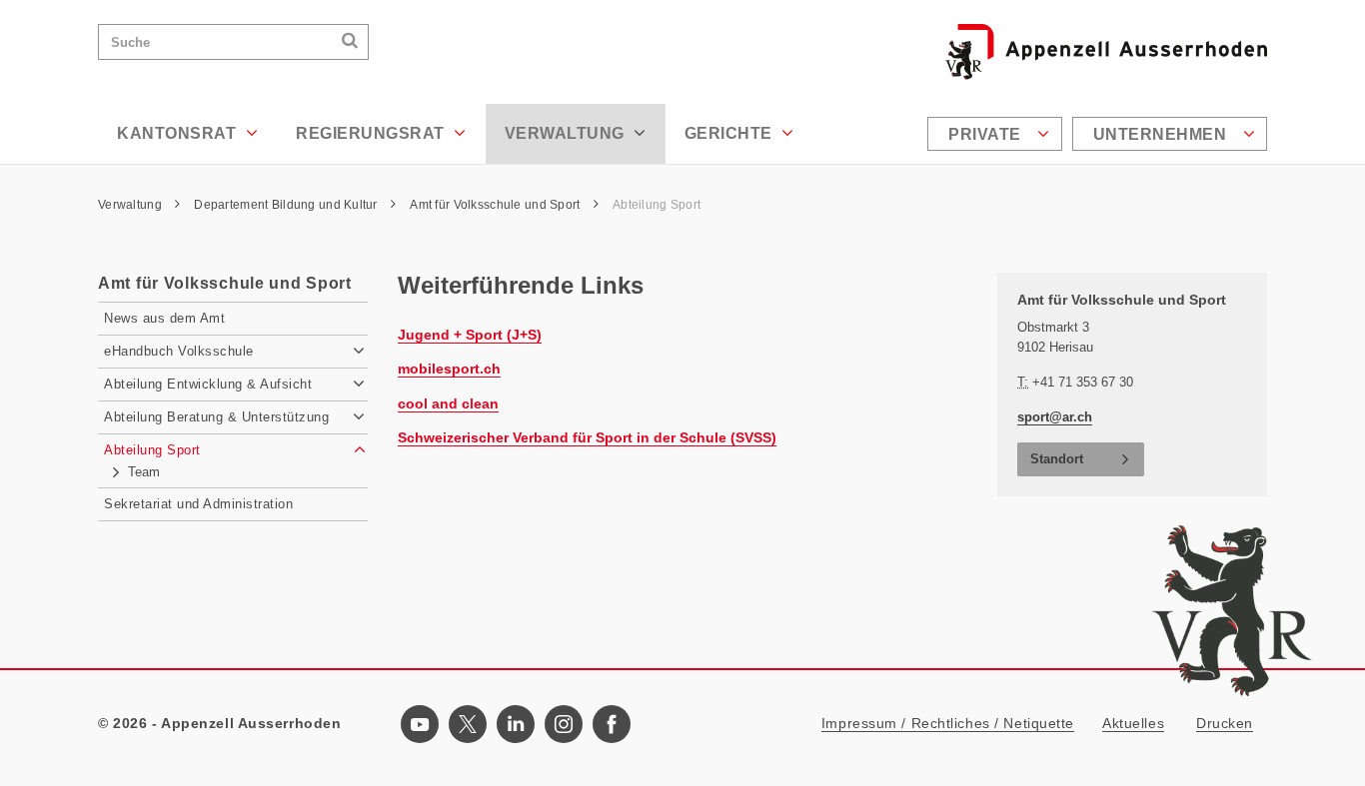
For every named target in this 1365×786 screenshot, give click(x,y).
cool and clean (448, 403)
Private (986, 134)
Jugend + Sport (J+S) (470, 335)
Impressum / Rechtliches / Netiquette (947, 723)
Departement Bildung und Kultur (287, 205)
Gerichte (730, 133)
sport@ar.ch (1054, 416)
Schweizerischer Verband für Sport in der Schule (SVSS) (587, 437)
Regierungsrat (372, 133)
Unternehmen (1162, 134)
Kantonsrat (179, 133)
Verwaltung (567, 133)
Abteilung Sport (658, 205)
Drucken (1224, 723)
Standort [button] (1056, 458)
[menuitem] (997, 134)
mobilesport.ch (449, 369)
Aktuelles (1133, 723)
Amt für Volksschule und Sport (496, 205)
